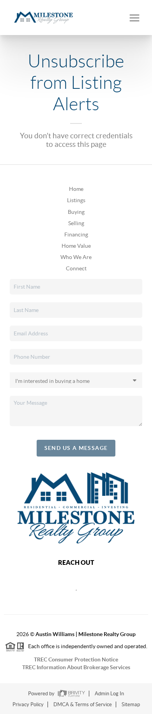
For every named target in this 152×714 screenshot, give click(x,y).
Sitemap (131, 704)
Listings (76, 200)
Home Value (76, 246)
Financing (76, 234)
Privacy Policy (28, 704)
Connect (76, 268)
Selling (76, 223)
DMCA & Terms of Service (82, 704)
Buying (76, 212)
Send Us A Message (76, 448)
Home (76, 189)
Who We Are (76, 257)
